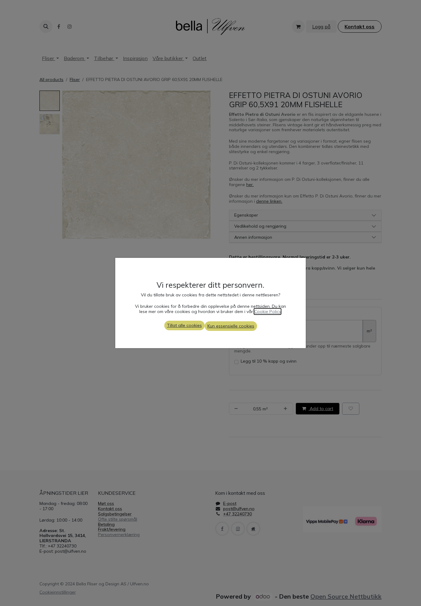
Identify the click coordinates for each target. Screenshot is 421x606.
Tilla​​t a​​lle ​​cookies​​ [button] (184, 325)
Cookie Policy (267, 311)
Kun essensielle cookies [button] (230, 326)
